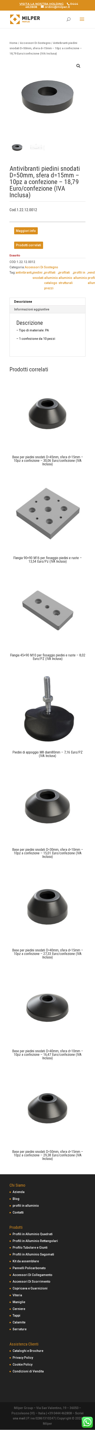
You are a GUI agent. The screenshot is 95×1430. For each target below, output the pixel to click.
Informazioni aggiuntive (31, 309)
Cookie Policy (22, 1364)
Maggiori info (26, 231)
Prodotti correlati (28, 245)
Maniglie (19, 1302)
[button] (78, 66)
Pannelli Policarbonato (29, 1268)
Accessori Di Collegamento (32, 1275)
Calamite (19, 1322)
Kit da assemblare (26, 1261)
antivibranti (24, 272)
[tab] (47, 302)
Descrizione (23, 301)
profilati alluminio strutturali (66, 278)
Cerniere (19, 1309)
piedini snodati (38, 275)
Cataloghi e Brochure (28, 1351)
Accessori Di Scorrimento (31, 1281)
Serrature (20, 1329)
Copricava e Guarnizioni (30, 1288)
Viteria (17, 1295)
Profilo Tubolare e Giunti (30, 1247)
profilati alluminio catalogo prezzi (51, 280)
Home (13, 43)
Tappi (16, 1315)
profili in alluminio (80, 275)
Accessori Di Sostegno (35, 43)
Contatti (18, 1212)
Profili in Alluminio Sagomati (33, 1254)
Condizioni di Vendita (28, 1371)
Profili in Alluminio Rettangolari (35, 1241)
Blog (16, 1199)
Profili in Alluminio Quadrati (33, 1234)
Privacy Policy (23, 1357)
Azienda (19, 1192)
